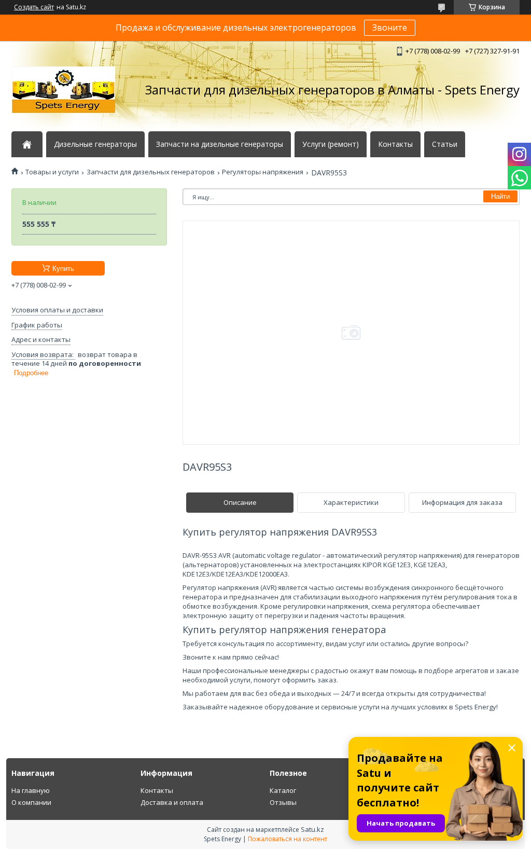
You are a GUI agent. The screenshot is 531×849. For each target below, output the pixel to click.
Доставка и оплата (172, 802)
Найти (500, 196)
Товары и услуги (52, 172)
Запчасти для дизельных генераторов (151, 172)
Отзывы (283, 802)
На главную (30, 790)
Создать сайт (34, 7)
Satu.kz (312, 829)
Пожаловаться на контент (287, 838)
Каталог (283, 790)
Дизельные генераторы (95, 144)
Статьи (444, 144)
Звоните (389, 27)
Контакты (395, 144)
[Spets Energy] (63, 89)
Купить (63, 268)
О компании (31, 802)
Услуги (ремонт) (330, 144)
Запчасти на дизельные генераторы (219, 144)
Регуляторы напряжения (262, 172)
